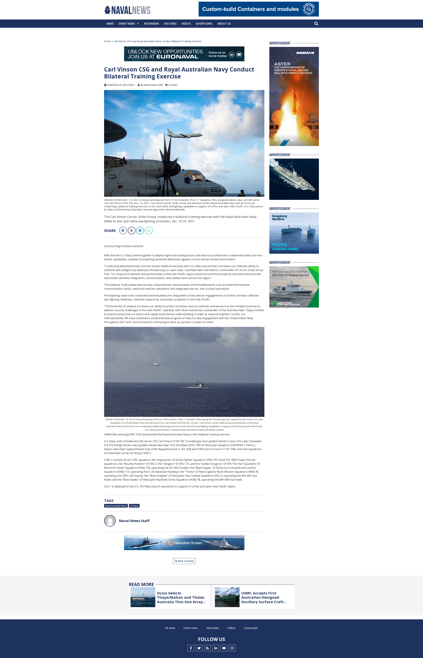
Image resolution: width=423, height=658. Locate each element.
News (110, 23)
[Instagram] (232, 648)
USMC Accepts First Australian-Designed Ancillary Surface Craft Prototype (262, 599)
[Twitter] (199, 648)
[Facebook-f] (191, 648)
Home (107, 41)
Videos (186, 23)
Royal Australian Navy (116, 505)
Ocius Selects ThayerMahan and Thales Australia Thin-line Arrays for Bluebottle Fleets (181, 599)
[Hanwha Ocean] (184, 543)
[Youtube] (224, 648)
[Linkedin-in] (215, 648)
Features (170, 23)
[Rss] (207, 648)
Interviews (151, 23)
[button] (316, 23)
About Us (224, 23)
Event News (127, 23)
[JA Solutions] (259, 15)
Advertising (204, 23)
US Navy (134, 505)
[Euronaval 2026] (184, 54)
